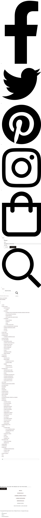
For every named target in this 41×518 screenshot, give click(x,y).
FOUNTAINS (4, 389)
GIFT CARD (4, 382)
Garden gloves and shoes (8, 344)
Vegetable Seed (6, 438)
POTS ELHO (4, 400)
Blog (2, 454)
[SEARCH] (17, 293)
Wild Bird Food (6, 442)
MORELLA (8, 321)
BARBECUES (4, 356)
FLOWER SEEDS (7, 427)
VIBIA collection (6, 423)
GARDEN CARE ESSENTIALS (9, 342)
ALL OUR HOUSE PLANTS (8, 371)
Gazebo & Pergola (5, 333)
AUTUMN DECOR (5, 385)
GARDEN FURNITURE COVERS (9, 327)
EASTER (3, 388)
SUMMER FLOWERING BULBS (9, 336)
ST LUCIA (5, 330)
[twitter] (21, 103)
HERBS (5, 435)
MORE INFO (4, 447)
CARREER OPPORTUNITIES (9, 448)
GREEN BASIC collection (8, 412)
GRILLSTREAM (6, 359)
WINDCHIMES (4, 444)
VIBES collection (6, 421)
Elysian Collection (9, 320)
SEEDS (3, 426)
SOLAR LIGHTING (5, 338)
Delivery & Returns (5, 453)
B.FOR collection (7, 404)
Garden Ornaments (5, 392)
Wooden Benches (9, 315)
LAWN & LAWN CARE (7, 345)
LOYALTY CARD (7, 450)
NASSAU (5, 329)
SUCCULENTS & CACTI (8, 380)
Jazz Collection (6, 415)
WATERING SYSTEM (7, 351)
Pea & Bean (6, 436)
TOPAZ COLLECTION (9, 324)
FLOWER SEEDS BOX (10, 430)
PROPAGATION (6, 348)
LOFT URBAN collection (8, 418)
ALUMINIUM (6, 318)
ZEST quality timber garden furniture (12, 317)
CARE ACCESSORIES (8, 409)
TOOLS (5, 350)
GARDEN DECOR (5, 391)
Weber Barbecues (9, 365)
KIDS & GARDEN (5, 394)
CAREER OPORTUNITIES (20, 498)
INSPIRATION (4, 445)
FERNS (5, 373)
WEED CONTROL (7, 353)
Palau (7, 323)
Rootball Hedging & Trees (6, 424)
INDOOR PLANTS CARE (8, 370)
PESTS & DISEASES (7, 347)
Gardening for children (7, 433)
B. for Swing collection (7, 403)
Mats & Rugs (4, 395)
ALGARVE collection (7, 401)
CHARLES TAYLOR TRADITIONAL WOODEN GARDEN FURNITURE (17, 312)
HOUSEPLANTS (5, 368)
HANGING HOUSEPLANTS (8, 377)
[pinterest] (21, 144)
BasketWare (4, 386)
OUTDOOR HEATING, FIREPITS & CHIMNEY (10, 397)
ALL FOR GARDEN (5, 339)
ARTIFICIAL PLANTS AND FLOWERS (8, 383)
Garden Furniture (5, 306)
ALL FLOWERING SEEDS (10, 429)
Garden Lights (4, 332)
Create (27, 510)
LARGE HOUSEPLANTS (8, 379)
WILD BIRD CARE (5, 439)
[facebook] (21, 63)
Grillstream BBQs (9, 362)
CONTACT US (6, 451)
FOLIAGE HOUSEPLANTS (8, 376)
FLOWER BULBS (5, 335)
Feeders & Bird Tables (7, 441)
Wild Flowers (8, 432)
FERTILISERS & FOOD (8, 341)
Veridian (7, 309)
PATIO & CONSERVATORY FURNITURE (11, 326)
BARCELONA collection (8, 406)
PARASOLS (4, 398)
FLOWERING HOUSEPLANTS (9, 374)
